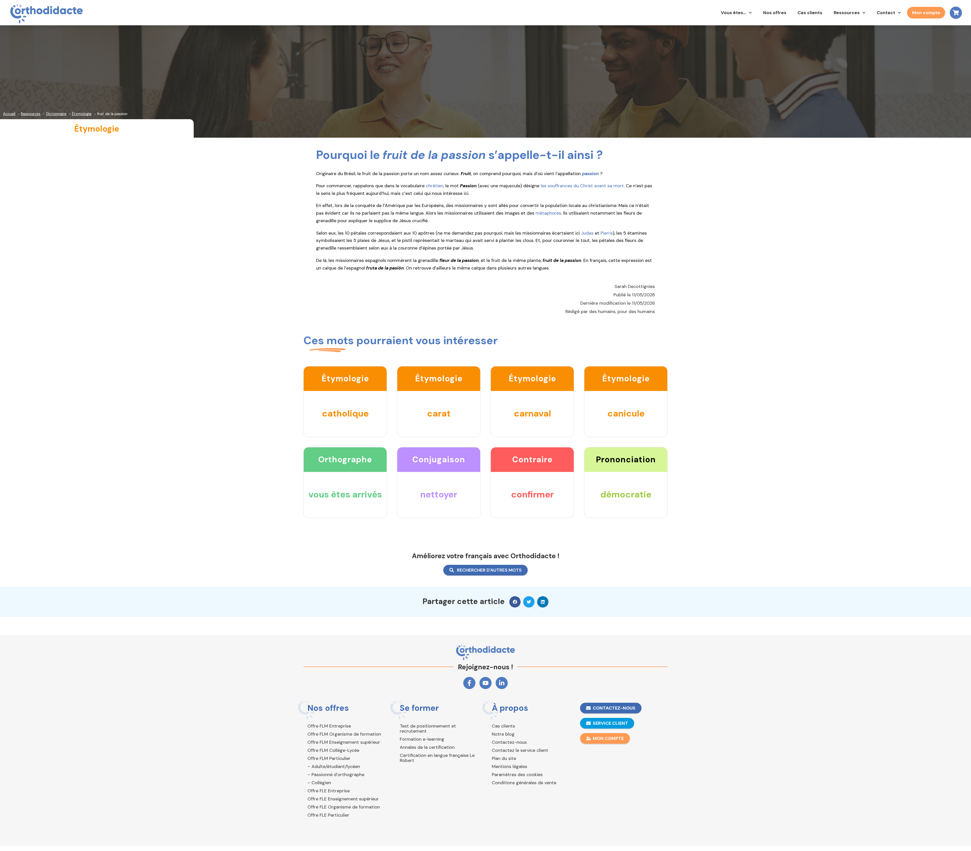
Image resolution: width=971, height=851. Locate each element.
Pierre (607, 233)
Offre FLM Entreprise (329, 726)
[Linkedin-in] (502, 683)
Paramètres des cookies (517, 775)
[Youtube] (485, 683)
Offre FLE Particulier (328, 815)
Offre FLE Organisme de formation (343, 807)
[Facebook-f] (469, 683)
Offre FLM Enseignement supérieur (343, 742)
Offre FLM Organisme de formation (344, 734)
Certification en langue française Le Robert (437, 757)
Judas (587, 233)
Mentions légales (509, 766)
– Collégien (319, 783)
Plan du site (504, 758)
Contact (886, 13)
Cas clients (810, 13)
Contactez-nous (509, 742)
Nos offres (774, 13)
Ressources (847, 13)
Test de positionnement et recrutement (428, 728)
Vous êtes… (733, 13)
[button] (515, 602)
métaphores (548, 213)
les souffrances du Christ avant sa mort (582, 186)
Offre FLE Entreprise (328, 791)
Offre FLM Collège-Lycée (333, 750)
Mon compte (926, 13)
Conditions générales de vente (524, 783)
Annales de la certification (427, 747)
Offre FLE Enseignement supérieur (343, 799)
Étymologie (96, 128)
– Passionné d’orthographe (335, 775)
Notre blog (503, 734)
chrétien (434, 186)
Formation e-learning (422, 739)
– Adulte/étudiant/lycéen (333, 766)
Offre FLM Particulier (328, 758)
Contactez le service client (520, 750)
